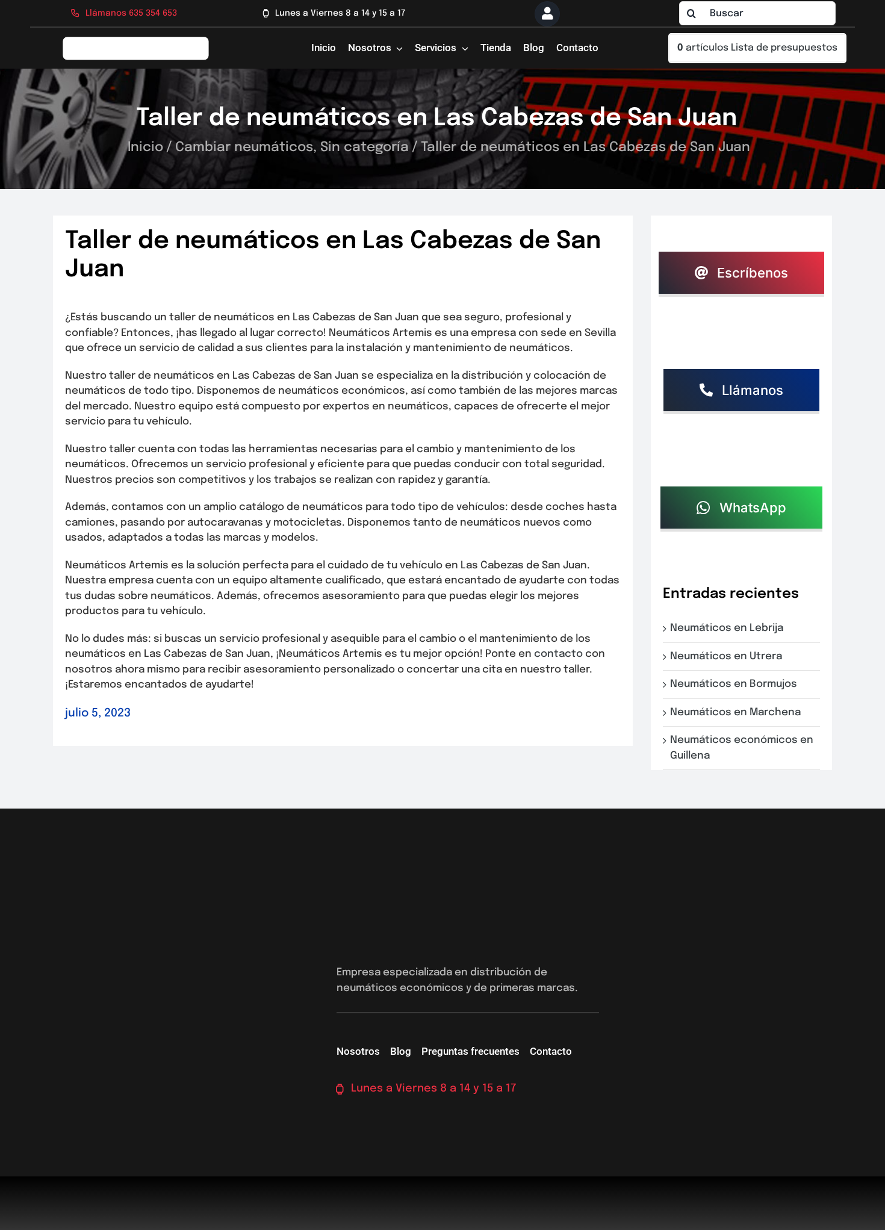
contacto (558, 654)
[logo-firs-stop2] (136, 41)
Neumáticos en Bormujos (736, 684)
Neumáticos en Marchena (738, 712)
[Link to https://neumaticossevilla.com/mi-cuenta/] (547, 13)
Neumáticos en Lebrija (729, 628)
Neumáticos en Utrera (728, 656)
